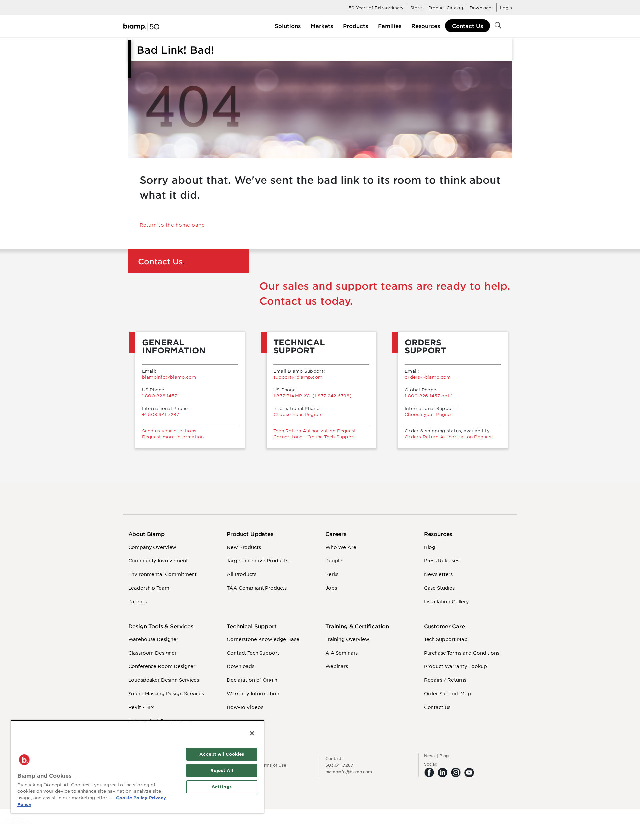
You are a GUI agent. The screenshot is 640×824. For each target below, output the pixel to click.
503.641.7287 (339, 765)
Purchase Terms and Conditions (461, 653)
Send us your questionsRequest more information (173, 433)
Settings (222, 786)
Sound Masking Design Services (166, 693)
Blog (429, 547)
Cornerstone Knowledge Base (263, 639)
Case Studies (439, 588)
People (333, 560)
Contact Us (467, 25)
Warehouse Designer (153, 639)
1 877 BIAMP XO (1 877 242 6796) (312, 395)
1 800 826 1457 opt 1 (429, 395)
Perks (331, 574)
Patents (137, 601)
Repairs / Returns (445, 680)
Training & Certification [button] (357, 626)
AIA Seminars (341, 653)
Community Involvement (158, 560)
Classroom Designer (152, 653)
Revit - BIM (141, 707)
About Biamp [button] (146, 534)
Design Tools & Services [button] (160, 626)
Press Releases (441, 560)
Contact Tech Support (253, 653)
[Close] (252, 733)
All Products (241, 574)
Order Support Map (447, 693)
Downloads (240, 666)
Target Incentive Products (257, 560)
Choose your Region (428, 414)
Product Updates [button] (250, 534)
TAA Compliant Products (257, 588)
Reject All (221, 770)
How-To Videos (245, 707)
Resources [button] (438, 534)
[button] (288, 25)
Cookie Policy (131, 797)
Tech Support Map (446, 639)
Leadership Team (148, 588)
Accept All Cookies (221, 754)
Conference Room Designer (162, 666)
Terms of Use (272, 765)
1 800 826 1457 (159, 395)
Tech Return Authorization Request (314, 430)
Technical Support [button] (251, 626)
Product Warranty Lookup (455, 666)
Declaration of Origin (252, 680)
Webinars (336, 666)
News (430, 755)
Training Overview (347, 639)
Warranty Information (253, 693)
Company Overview (152, 547)
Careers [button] (335, 534)
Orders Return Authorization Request (449, 436)
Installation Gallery (446, 601)
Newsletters (438, 574)
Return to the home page (172, 225)
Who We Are (340, 547)
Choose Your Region (297, 414)
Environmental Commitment (162, 574)
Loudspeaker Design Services (163, 680)
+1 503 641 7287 (160, 414)
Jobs (331, 588)
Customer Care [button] (444, 626)
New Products (244, 547)
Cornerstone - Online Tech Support (314, 436)
